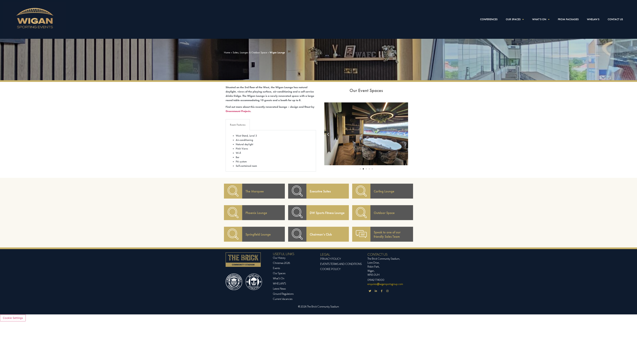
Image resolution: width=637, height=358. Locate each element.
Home (227, 52)
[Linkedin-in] (375, 290)
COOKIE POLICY (330, 269)
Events (276, 268)
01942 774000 (375, 280)
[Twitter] (369, 290)
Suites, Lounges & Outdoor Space (250, 52)
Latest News (279, 289)
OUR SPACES (513, 19)
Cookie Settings (13, 318)
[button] (328, 134)
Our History (279, 258)
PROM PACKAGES (568, 19)
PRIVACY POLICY (330, 259)
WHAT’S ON (539, 19)
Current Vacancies (282, 299)
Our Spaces (279, 273)
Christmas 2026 (281, 263)
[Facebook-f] (381, 290)
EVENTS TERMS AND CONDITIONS (341, 264)
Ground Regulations (283, 294)
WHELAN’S (593, 19)
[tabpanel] (271, 151)
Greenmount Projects (238, 111)
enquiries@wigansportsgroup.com (385, 284)
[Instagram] (387, 290)
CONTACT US (615, 19)
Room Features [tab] (238, 124)
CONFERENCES (488, 19)
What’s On (278, 278)
